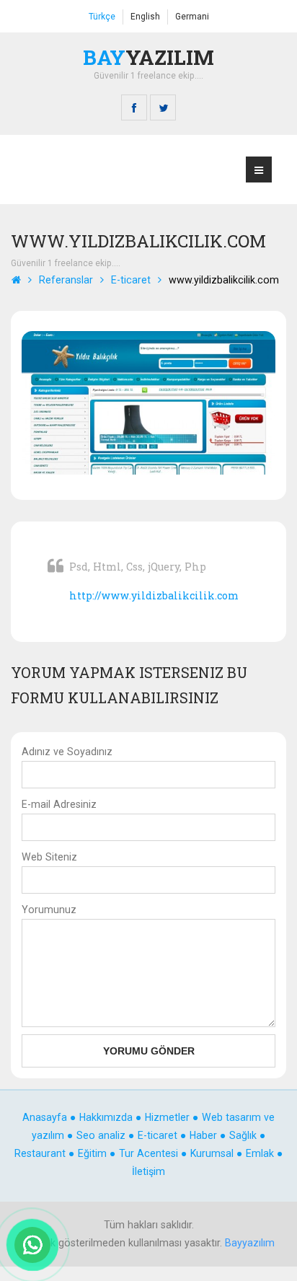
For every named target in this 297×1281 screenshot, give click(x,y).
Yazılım (148, 57)
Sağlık (244, 1135)
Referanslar (66, 280)
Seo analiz (100, 1135)
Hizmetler (167, 1117)
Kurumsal (213, 1153)
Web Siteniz (49, 857)
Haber (205, 1135)
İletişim (148, 1171)
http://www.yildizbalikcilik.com (154, 595)
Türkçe (102, 17)
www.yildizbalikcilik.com (224, 280)
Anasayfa (44, 1117)
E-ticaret (131, 280)
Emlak (261, 1153)
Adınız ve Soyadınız (67, 751)
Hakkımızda (106, 1117)
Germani (192, 17)
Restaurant (41, 1153)
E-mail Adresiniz (59, 804)
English (145, 17)
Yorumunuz (49, 909)
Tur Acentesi (150, 1153)
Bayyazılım (250, 1243)
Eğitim (94, 1153)
